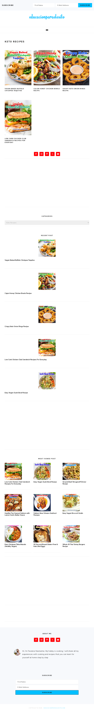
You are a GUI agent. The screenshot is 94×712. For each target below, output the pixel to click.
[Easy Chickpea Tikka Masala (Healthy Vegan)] (13, 542)
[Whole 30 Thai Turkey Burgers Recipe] (71, 542)
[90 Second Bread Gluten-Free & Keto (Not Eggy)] (42, 542)
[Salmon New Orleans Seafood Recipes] (42, 510)
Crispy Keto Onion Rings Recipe (17, 326)
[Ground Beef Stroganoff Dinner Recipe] (71, 479)
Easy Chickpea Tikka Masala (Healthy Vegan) (15, 545)
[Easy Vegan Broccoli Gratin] (71, 510)
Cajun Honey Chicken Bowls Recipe (18, 293)
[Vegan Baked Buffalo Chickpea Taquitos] (47, 248)
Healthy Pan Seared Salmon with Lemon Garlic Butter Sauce (17, 514)
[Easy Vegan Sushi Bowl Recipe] (47, 380)
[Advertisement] (47, 186)
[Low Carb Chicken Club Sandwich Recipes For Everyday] (47, 347)
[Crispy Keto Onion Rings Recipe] (47, 314)
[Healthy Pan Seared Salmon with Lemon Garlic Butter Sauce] (13, 510)
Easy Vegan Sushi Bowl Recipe (16, 393)
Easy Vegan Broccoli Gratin (73, 513)
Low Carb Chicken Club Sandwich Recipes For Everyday (15, 140)
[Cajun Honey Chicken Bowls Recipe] (47, 281)
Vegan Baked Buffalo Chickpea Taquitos (14, 89)
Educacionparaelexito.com (54, 708)
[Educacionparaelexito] (47, 23)
